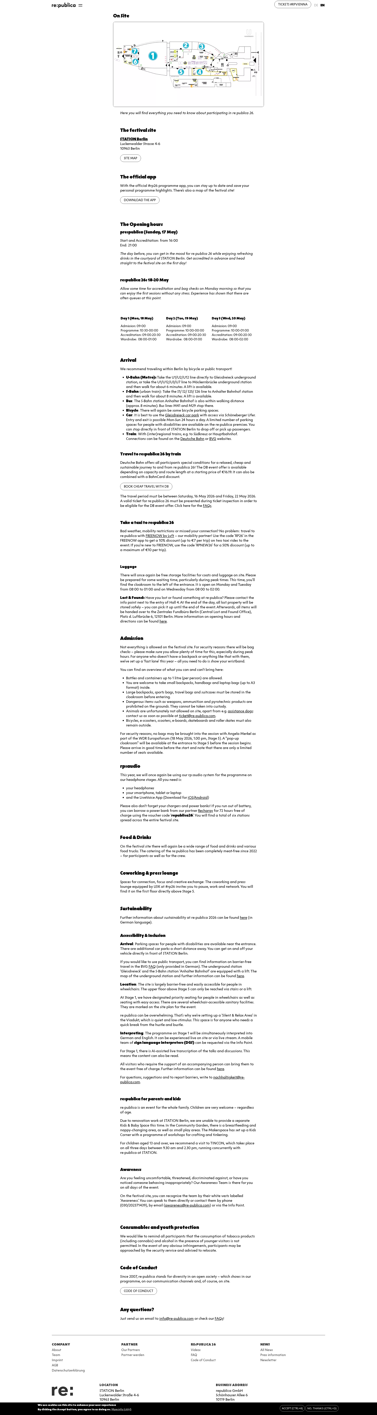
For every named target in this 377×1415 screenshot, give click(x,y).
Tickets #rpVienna (292, 4)
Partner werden (132, 1355)
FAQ (152, 966)
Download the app (140, 200)
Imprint (57, 1360)
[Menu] (80, 5)
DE (316, 5)
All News (266, 1350)
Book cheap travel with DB (146, 486)
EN (322, 5)
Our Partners (130, 1350)
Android (201, 797)
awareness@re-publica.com (187, 1205)
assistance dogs (240, 711)
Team (56, 1355)
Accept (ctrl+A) (292, 1408)
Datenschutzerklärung (68, 1370)
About (56, 1350)
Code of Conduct (138, 1291)
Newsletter (268, 1360)
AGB (55, 1365)
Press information (273, 1355)
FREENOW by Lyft (160, 535)
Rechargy (205, 810)
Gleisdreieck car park (182, 415)
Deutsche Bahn (192, 438)
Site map (130, 158)
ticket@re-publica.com (197, 715)
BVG (212, 438)
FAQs (207, 505)
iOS (190, 797)
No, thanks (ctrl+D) (322, 1408)
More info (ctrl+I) (121, 1409)
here (163, 621)
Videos (196, 1350)
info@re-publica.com (176, 1318)
